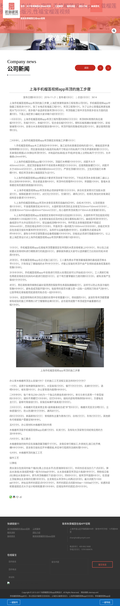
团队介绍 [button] (83, 6)
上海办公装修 (57, 596)
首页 (23, 6)
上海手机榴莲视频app (77, 596)
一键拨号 (14, 602)
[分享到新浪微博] (21, 497)
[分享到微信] (11, 497)
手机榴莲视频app (16, 596)
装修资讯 (66, 44)
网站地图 (84, 592)
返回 (86, 67)
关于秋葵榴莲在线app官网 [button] (38, 6)
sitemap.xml (93, 592)
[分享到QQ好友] (14, 497)
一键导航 (106, 602)
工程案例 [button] (59, 6)
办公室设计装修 (35, 596)
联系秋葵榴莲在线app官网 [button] (33, 18)
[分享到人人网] (17, 497)
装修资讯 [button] (95, 6)
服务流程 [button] (71, 6)
